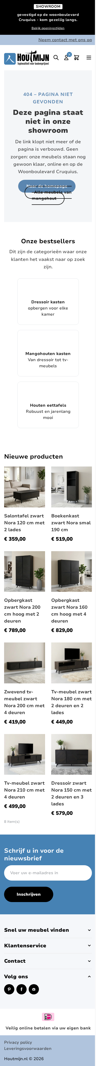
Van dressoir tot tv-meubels (48, 360)
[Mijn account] (66, 57)
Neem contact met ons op (65, 40)
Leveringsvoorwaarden (27, 1048)
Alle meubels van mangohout (52, 195)
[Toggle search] (56, 57)
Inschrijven (29, 894)
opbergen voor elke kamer (48, 308)
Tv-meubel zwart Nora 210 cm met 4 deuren (24, 790)
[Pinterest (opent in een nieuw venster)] (9, 989)
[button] (48, 930)
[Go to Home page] (26, 57)
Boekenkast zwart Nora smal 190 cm (71, 523)
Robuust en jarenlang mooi (48, 411)
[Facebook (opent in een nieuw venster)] (21, 989)
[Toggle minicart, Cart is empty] (76, 57)
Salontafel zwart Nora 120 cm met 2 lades (24, 523)
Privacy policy (18, 1042)
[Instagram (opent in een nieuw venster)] (34, 989)
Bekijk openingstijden (48, 28)
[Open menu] (89, 57)
